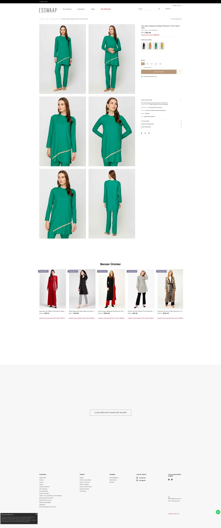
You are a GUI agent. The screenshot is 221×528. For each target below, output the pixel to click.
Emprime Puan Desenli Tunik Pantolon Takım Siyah (140, 311)
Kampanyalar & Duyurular (46, 498)
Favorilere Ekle (65, 311)
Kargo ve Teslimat (85, 482)
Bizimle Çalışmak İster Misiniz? (47, 506)
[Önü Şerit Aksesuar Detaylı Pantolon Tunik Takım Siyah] (143, 46)
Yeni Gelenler (67, 9)
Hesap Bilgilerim (114, 477)
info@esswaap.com (173, 513)
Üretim (41, 484)
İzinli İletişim (83, 491)
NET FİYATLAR (105, 9)
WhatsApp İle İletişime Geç (150, 76)
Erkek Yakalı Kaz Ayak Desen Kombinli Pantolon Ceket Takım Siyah (81, 311)
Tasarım (41, 482)
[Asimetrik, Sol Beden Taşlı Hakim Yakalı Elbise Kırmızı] (52, 289)
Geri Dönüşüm (43, 489)
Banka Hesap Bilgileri (45, 502)
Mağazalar (42, 504)
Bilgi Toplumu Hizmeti (45, 500)
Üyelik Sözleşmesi (44, 486)
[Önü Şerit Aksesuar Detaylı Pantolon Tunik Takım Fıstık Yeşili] (161, 46)
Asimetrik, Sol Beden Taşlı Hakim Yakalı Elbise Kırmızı (52, 311)
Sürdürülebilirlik (43, 491)
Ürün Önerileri (146, 127)
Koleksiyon (81, 9)
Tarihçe (41, 480)
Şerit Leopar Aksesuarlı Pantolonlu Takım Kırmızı (111, 311)
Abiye (93, 9)
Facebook (142, 478)
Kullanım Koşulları (44, 493)
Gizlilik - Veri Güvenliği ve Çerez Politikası (50, 495)
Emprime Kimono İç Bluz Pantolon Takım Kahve (170, 311)
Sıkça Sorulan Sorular (86, 486)
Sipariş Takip (112, 480)
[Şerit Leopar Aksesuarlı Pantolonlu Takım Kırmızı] (111, 289)
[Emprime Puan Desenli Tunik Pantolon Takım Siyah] (141, 289)
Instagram (142, 480)
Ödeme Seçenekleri (147, 124)
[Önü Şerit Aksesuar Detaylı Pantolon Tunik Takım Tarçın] (149, 46)
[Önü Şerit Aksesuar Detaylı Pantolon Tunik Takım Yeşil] (155, 46)
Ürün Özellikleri (146, 100)
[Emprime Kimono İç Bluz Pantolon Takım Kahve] (170, 289)
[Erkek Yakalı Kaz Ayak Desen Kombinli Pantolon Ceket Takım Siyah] (82, 289)
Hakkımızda (42, 477)
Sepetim (111, 482)
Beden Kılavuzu (148, 67)
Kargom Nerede (84, 489)
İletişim (82, 477)
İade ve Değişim (84, 484)
